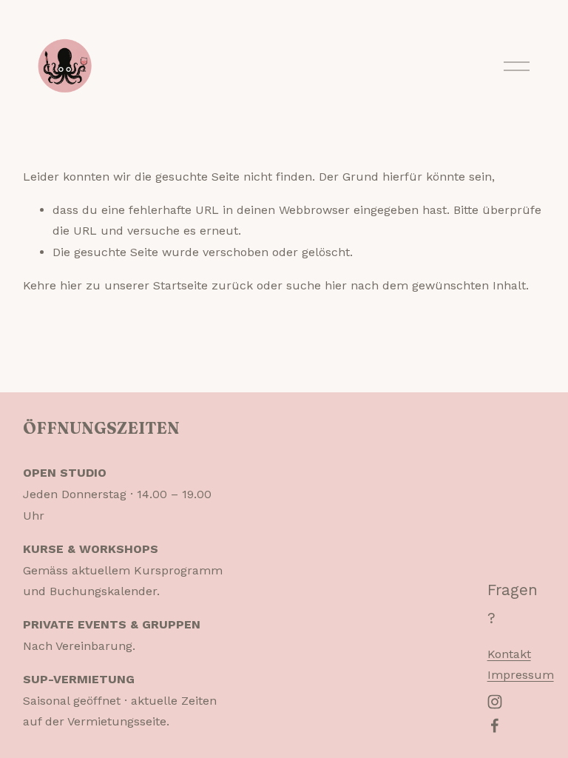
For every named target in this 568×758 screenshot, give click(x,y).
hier (71, 285)
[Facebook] (494, 725)
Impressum (520, 675)
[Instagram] (494, 701)
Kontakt (509, 654)
